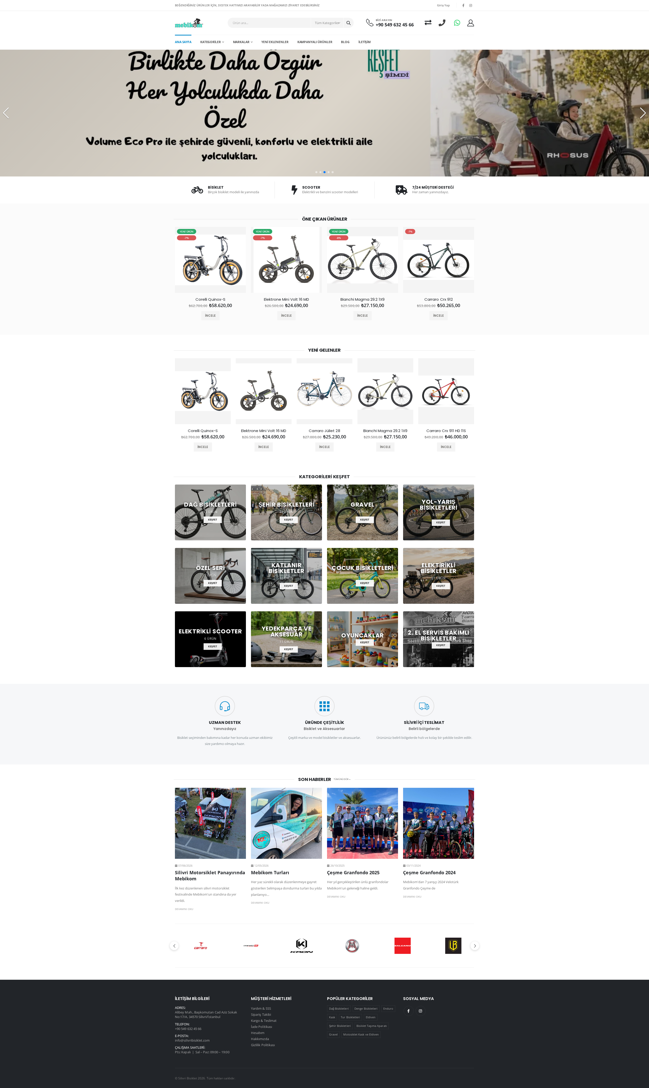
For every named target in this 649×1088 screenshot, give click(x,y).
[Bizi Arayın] (442, 22)
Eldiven (370, 1017)
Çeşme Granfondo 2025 (353, 872)
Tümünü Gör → (342, 779)
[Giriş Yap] (470, 23)
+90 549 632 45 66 (395, 25)
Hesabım (257, 1032)
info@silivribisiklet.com (192, 1040)
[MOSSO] (299, 946)
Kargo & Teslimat (264, 1020)
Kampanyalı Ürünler (314, 42)
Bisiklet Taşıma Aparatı (371, 1026)
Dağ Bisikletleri (339, 1008)
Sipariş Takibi (261, 1014)
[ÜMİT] (400, 946)
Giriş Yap (443, 5)
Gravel (333, 1034)
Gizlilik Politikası (263, 1045)
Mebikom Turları (270, 872)
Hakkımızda (260, 1039)
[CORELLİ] (198, 946)
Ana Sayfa (183, 42)
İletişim (364, 42)
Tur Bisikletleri (350, 1017)
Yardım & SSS (261, 1008)
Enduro (388, 1008)
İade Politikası (261, 1026)
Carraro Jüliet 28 (324, 430)
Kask (332, 1017)
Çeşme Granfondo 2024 (429, 872)
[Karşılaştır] (428, 22)
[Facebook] (409, 1011)
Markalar (241, 42)
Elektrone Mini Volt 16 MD (286, 299)
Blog (345, 42)
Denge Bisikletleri (365, 1008)
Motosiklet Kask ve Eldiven (361, 1034)
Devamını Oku (184, 909)
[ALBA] (451, 946)
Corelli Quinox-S (210, 299)
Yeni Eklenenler (274, 42)
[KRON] (249, 946)
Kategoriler (210, 42)
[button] (316, 172)
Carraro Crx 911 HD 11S (446, 430)
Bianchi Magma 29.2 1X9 (362, 299)
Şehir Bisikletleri (340, 1026)
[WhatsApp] (457, 22)
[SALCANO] (350, 946)
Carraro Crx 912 (438, 299)
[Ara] (349, 23)
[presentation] (165, 262)
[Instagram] (421, 1011)
